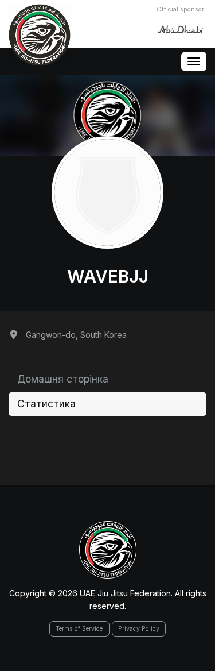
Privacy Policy (138, 629)
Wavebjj (107, 276)
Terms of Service (79, 629)
